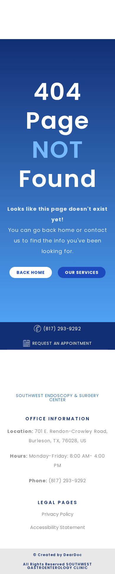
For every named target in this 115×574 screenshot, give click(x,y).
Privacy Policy (57, 514)
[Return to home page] (57, 376)
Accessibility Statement (57, 527)
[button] (30, 272)
